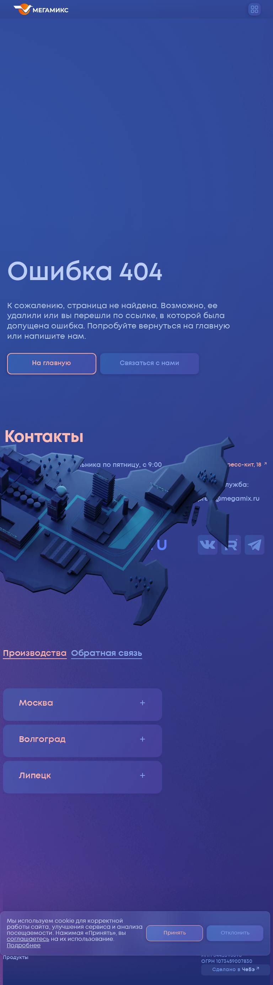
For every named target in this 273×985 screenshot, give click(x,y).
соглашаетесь (28, 939)
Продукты (15, 957)
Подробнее (24, 945)
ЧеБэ (248, 970)
